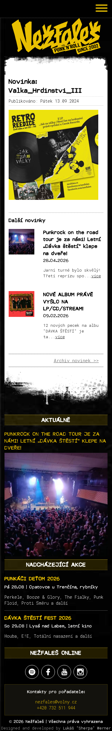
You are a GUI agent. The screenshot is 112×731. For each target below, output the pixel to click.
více (96, 275)
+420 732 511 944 (56, 708)
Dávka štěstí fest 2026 (38, 618)
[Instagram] (80, 672)
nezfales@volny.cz (56, 702)
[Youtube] (64, 672)
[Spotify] (32, 672)
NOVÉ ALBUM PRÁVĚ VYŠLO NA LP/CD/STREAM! (68, 301)
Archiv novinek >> (76, 360)
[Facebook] (48, 672)
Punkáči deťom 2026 (32, 579)
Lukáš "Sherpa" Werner (87, 728)
